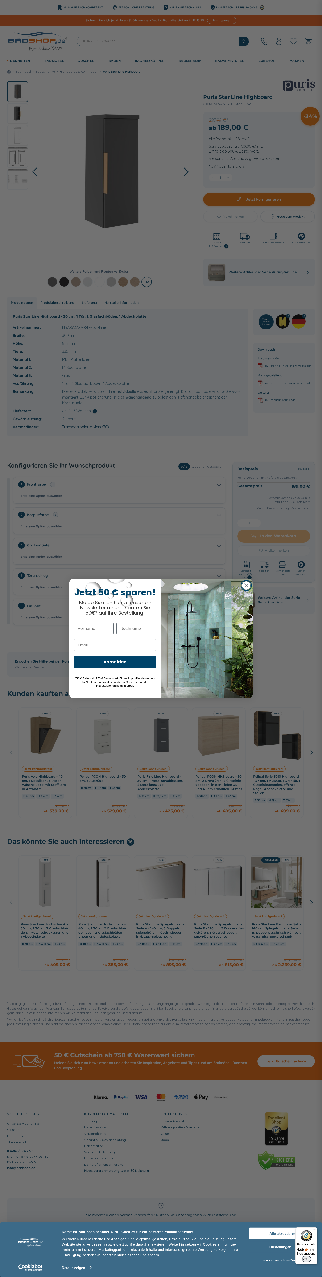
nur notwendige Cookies (283, 1260)
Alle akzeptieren (282, 1233)
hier (120, 1255)
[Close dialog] (246, 585)
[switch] (306, 1259)
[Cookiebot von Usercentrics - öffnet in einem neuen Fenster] (30, 1267)
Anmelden (115, 662)
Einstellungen (280, 1247)
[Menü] (314, 1230)
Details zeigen (73, 1268)
